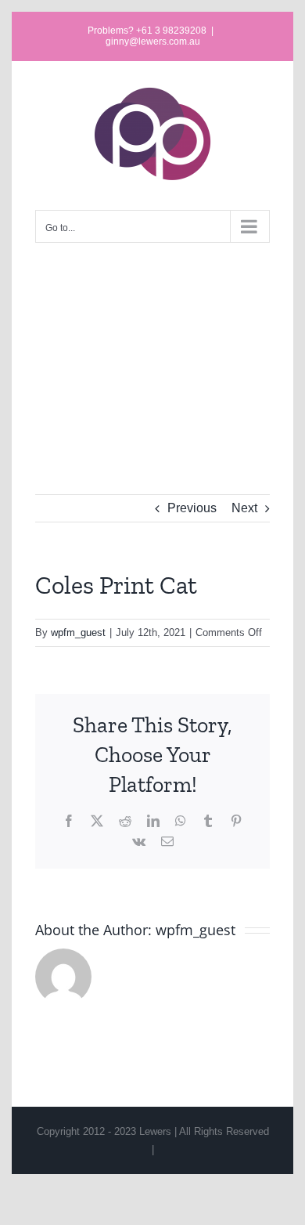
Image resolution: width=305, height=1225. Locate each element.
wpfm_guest (78, 632)
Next (244, 508)
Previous (192, 508)
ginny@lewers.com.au (153, 41)
